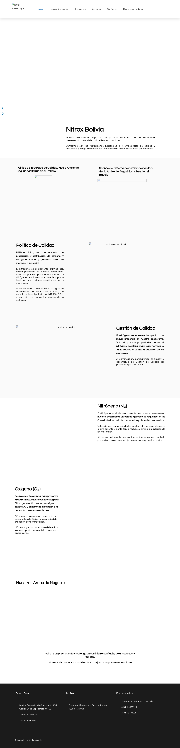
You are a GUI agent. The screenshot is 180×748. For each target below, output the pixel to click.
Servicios (96, 9)
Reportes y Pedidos (133, 9)
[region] (90, 67)
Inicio (40, 9)
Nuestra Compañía (59, 9)
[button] (90, 108)
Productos (80, 9)
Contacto (112, 9)
